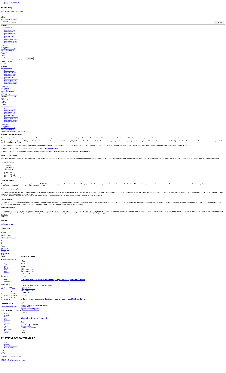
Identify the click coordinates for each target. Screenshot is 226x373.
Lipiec (6, 324)
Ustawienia (4, 214)
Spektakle (7, 281)
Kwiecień (7, 320)
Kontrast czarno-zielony (11, 38)
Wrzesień (6, 328)
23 (7, 297)
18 (11, 295)
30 (7, 299)
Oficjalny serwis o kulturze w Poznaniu (12, 11)
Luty (5, 316)
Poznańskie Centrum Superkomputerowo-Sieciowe (13, 360)
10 (9, 293)
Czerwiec (7, 323)
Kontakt (6, 344)
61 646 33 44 (4, 63)
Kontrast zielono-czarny (11, 39)
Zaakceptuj (4, 216)
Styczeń (6, 315)
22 (4, 297)
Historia (6, 272)
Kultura (9, 235)
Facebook (3, 53)
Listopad (6, 331)
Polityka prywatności (10, 347)
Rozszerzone (10, 167)
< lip (2, 288)
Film (5, 266)
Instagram (3, 55)
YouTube (9, 131)
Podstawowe (10, 169)
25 (11, 297)
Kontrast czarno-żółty (10, 36)
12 (14, 293)
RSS (24, 131)
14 (1, 295)
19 (14, 295)
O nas (6, 342)
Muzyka (6, 263)
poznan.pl (3, 235)
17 (9, 295)
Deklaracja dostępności (10, 346)
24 (9, 297)
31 (9, 299)
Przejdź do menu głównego (12, 2)
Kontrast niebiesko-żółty (11, 42)
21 (1, 297)
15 (4, 295)
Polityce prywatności (51, 148)
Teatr (5, 264)
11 (11, 293)
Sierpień (6, 326)
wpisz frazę (6, 22)
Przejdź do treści (8, 4)
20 (16, 295)
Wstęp (6, 313)
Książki (6, 268)
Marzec (6, 318)
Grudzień (6, 332)
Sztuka (6, 269)
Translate (13, 96)
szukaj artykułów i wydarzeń (9, 59)
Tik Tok (14, 131)
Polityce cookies (85, 151)
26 (14, 297)
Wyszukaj (219, 22)
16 (7, 295)
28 (1, 299)
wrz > (13, 288)
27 (16, 297)
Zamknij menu (5, 46)
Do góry (23, 332)
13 (16, 293)
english (3, 17)
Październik (7, 329)
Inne (5, 271)
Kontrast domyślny (9, 30)
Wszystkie (9, 165)
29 (4, 299)
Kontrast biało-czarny (10, 33)
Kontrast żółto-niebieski (10, 41)
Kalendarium (7, 224)
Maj (5, 321)
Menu (2, 98)
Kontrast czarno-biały (10, 31)
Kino (5, 279)
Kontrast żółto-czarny (10, 35)
